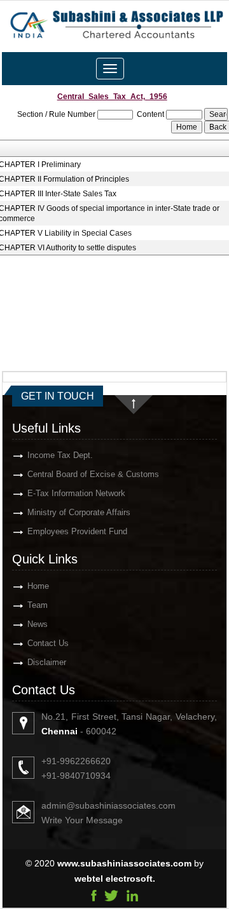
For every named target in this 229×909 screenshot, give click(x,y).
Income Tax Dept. (60, 455)
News (37, 624)
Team (37, 605)
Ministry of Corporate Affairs (78, 512)
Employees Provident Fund (77, 531)
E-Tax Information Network (76, 493)
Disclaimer (46, 662)
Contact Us (48, 643)
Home (38, 586)
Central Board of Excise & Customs (93, 474)
